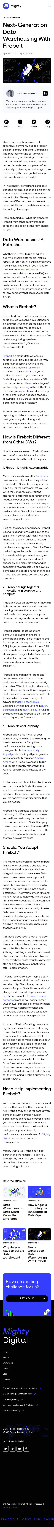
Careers (6, 1379)
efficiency (34, 367)
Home (6, 1352)
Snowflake (42, 476)
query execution (32, 709)
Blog (5, 1374)
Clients (6, 1368)
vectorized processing (16, 387)
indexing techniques (27, 701)
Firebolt (7, 355)
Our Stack (8, 1363)
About (6, 1357)
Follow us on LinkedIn (33, 1519)
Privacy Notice (10, 1507)
